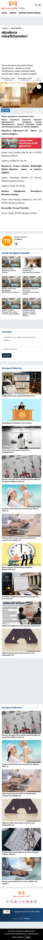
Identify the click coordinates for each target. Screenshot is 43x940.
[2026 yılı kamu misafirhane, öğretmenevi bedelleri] (31, 262)
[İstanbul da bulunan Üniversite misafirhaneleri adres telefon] (31, 282)
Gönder (6, 355)
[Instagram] (19, 901)
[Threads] (35, 901)
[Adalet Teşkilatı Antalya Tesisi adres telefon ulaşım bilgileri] (11, 303)
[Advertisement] (21, 51)
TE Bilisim (18, 239)
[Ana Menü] (40, 5)
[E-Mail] (16, 244)
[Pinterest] (15, 901)
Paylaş (6, 110)
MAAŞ (4, 13)
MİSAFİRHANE (16, 28)
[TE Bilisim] (7, 241)
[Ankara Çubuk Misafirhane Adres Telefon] (11, 262)
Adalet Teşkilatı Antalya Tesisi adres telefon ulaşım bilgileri (11, 312)
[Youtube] (27, 901)
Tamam (27, 937)
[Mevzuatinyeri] (13, 5)
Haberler (4, 28)
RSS (7, 911)
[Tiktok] (31, 901)
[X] (11, 901)
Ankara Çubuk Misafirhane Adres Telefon (9, 270)
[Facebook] (7, 901)
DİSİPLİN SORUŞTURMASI (29, 13)
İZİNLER (12, 13)
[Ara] (36, 5)
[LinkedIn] (23, 901)
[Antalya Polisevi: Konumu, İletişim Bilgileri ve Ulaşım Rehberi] (31, 303)
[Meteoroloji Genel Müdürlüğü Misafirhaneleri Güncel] (11, 282)
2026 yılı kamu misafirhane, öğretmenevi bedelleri (31, 270)
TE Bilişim (27, 918)
